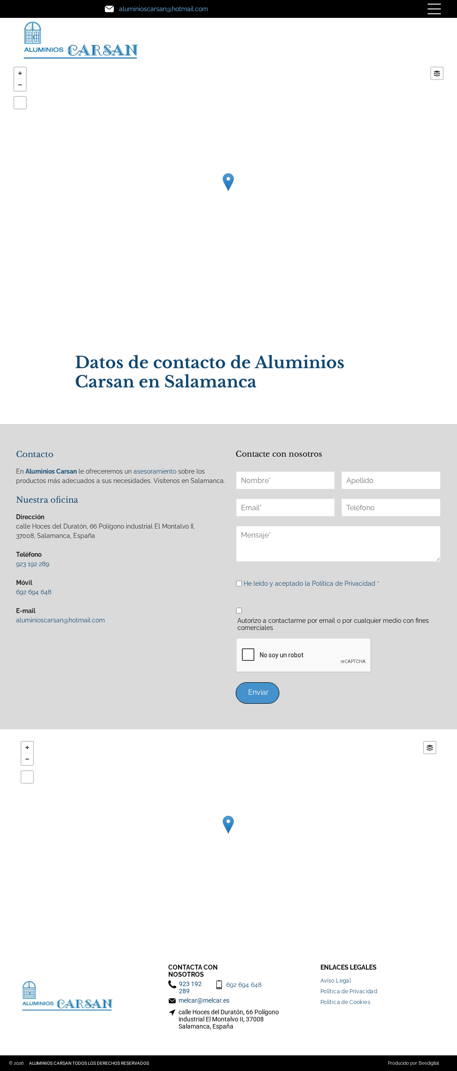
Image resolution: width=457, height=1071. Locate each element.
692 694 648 (33, 592)
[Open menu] (434, 9)
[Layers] (437, 73)
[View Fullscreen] (20, 103)
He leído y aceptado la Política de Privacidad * (311, 583)
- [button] (20, 85)
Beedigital (429, 1063)
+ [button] (20, 73)
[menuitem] (338, 978)
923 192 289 (32, 563)
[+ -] (228, 191)
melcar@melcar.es (204, 1000)
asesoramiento (154, 471)
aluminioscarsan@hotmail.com (60, 620)
